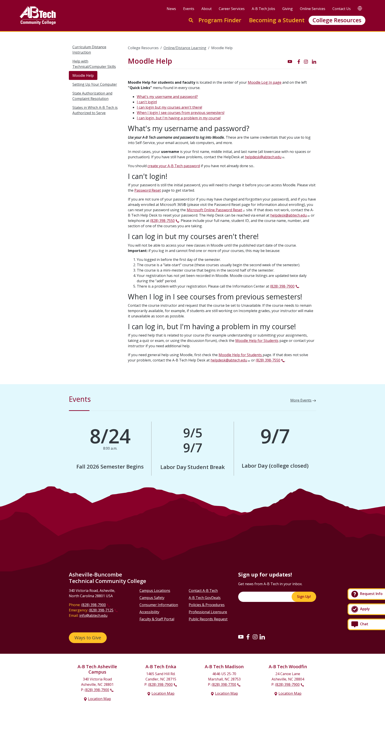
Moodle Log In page (264, 82)
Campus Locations (154, 590)
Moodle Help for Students (257, 340)
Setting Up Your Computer (94, 84)
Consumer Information (158, 604)
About (206, 8)
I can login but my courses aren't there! (169, 107)
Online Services (312, 8)
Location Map (99, 698)
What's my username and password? (167, 96)
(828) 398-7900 (282, 286)
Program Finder (220, 20)
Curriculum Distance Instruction (89, 50)
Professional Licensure (208, 611)
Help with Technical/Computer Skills (94, 64)
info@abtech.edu (93, 615)
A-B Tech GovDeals (205, 597)
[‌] (290, 61)
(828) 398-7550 (162, 220)
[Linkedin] (262, 637)
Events (188, 8)
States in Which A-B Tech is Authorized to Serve (95, 110)
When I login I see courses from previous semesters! (180, 112)
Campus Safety (151, 597)
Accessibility (149, 611)
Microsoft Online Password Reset (214, 209)
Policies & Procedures (207, 604)
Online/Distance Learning (185, 47)
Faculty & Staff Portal (156, 619)
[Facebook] (248, 637)
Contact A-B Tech (203, 590)
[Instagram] (255, 637)
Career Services (232, 8)
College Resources (336, 20)
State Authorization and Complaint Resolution (92, 96)
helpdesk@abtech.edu (263, 156)
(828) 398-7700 (224, 684)
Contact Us (341, 8)
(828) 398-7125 (101, 610)
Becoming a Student (277, 20)
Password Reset (147, 190)
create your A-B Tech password (173, 165)
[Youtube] (241, 637)
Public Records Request (208, 619)
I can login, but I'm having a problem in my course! (179, 118)
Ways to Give (87, 638)
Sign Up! (304, 596)
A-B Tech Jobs (263, 8)
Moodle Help (83, 75)
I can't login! (147, 101)
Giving (287, 8)
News (171, 8)
